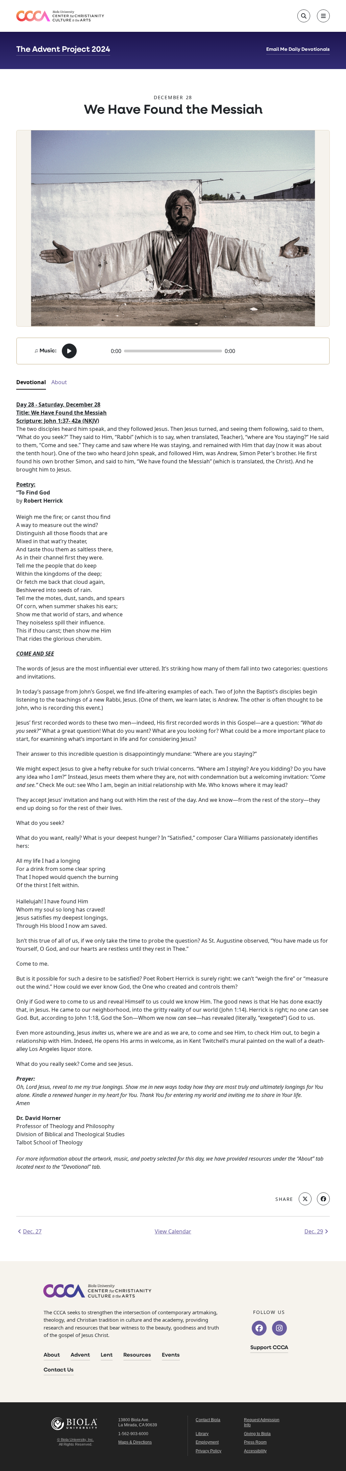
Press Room (255, 1442)
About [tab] (59, 382)
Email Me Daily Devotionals (298, 49)
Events (171, 1355)
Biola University (75, 1424)
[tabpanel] (173, 793)
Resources (137, 1355)
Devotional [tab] (31, 382)
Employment (207, 1442)
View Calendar (173, 1231)
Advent (80, 1355)
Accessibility (255, 1451)
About (52, 1355)
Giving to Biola (257, 1433)
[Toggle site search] (303, 15)
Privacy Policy (208, 1451)
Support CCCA (269, 1348)
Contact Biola (208, 1420)
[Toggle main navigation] (323, 15)
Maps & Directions (135, 1442)
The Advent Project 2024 (63, 50)
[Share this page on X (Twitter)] (305, 1198)
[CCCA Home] (60, 16)
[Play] (69, 351)
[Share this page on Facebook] (323, 1198)
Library (202, 1433)
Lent (107, 1355)
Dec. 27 (32, 1231)
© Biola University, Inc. (75, 1439)
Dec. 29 (313, 1231)
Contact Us (59, 1370)
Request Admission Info (261, 1423)
